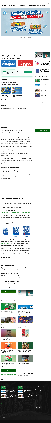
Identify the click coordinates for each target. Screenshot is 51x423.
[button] (49, 3)
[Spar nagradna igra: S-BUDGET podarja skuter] (8, 306)
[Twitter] (10, 295)
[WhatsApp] (15, 295)
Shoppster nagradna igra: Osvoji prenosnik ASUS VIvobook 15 (7, 351)
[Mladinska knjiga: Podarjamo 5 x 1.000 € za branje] (8, 333)
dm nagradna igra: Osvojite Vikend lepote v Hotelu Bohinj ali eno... (8, 326)
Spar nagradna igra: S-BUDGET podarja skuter (7, 312)
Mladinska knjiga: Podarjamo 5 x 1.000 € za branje (8, 338)
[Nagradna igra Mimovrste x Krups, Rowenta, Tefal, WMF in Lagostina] (25, 306)
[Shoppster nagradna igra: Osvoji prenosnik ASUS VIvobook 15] (8, 345)
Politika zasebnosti (4, 405)
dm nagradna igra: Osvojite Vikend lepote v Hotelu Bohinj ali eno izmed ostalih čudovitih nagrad (11, 396)
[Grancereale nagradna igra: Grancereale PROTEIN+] (25, 345)
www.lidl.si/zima (5, 243)
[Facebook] (8, 295)
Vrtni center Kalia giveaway (24, 338)
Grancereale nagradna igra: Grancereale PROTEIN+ (24, 350)
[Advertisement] (25, 45)
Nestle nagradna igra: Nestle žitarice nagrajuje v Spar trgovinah (25, 326)
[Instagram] (39, 407)
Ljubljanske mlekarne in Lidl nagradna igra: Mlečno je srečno (5, 97)
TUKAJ (14, 287)
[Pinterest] (13, 295)
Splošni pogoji (3, 409)
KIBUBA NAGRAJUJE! (23, 363)
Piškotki (2, 407)
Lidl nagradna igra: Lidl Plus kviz (17, 96)
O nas (2, 403)
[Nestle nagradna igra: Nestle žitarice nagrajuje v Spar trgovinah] (25, 319)
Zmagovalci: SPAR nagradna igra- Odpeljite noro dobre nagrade (8, 365)
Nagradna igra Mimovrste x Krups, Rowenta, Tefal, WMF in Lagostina (25, 313)
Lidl (4, 379)
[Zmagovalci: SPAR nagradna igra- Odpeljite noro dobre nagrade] (8, 358)
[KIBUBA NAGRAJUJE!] (25, 358)
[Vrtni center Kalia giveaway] (25, 333)
